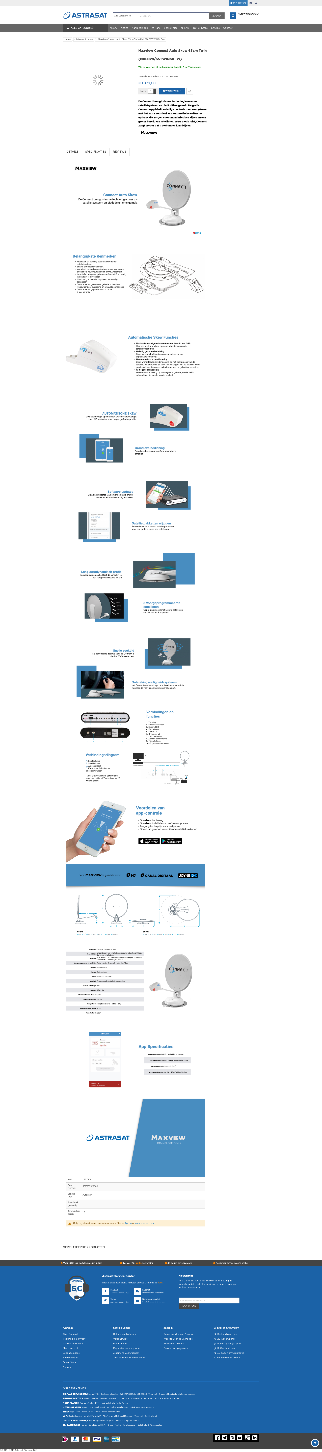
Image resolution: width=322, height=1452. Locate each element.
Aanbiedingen (70, 1358)
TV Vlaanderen (129, 1425)
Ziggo (110, 1425)
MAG (127, 1394)
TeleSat (118, 1425)
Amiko (115, 1394)
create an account (145, 1223)
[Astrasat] (85, 8)
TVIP (97, 1403)
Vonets (87, 1416)
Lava (112, 1421)
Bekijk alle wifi (151, 1416)
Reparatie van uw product (127, 1348)
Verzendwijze (120, 1339)
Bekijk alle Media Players (117, 1403)
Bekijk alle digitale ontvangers (181, 1394)
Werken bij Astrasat (174, 1344)
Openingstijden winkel (228, 1358)
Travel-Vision (136, 1398)
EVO (122, 1394)
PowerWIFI (96, 1416)
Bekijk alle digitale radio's (127, 1421)
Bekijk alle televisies (111, 1412)
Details (72, 151)
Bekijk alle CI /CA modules (150, 1425)
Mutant (134, 1394)
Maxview (103, 1398)
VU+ (97, 1394)
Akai (91, 1412)
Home (68, 39)
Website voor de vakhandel (178, 1339)
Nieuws (67, 1367)
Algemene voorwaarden (126, 1353)
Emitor (125, 1407)
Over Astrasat (70, 1334)
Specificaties (95, 151)
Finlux (77, 1412)
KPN (104, 1425)
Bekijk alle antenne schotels (166, 1398)
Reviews (119, 151)
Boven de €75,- (137, 1263)
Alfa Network (109, 1416)
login (256, 3)
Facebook (114, 1290)
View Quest (103, 1421)
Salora (97, 1412)
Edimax (119, 1416)
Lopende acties (71, 1353)
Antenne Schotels (84, 39)
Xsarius (90, 1394)
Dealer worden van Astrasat (179, 1334)
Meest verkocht (71, 1348)
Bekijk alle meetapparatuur (142, 1407)
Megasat (112, 1398)
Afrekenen (250, 3)
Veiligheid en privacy (74, 1339)
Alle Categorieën (83, 28)
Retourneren (120, 1344)
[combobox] (161, 15)
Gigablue (162, 1394)
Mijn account (239, 3)
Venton (117, 1407)
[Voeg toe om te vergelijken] (189, 91)
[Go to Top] (315, 1443)
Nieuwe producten (73, 1344)
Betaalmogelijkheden (124, 1334)
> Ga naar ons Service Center (129, 1358)
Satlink (102, 1407)
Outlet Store (69, 1362)
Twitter (113, 1299)
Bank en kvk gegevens (176, 1348)
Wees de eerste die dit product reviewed (158, 76)
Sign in (128, 1223)
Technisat (152, 1394)
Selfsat (95, 1398)
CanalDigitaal (95, 1425)
